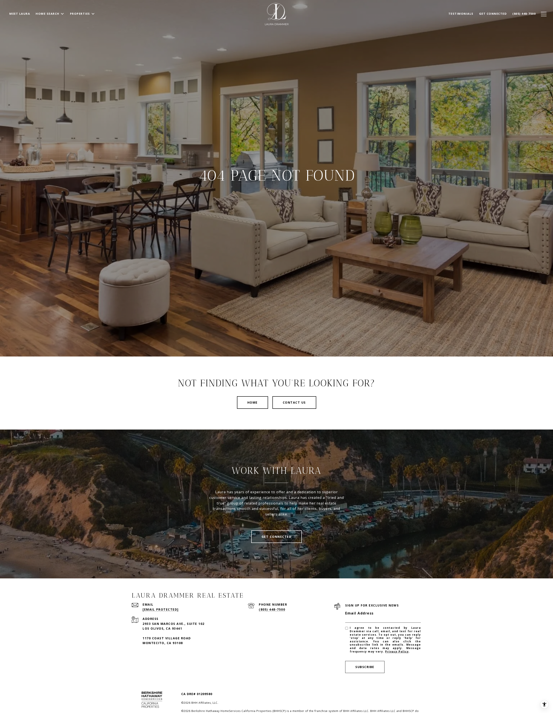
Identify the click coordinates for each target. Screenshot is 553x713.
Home (252, 402)
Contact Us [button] (294, 402)
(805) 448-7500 (272, 609)
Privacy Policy (397, 651)
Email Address (359, 613)
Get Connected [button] (277, 537)
